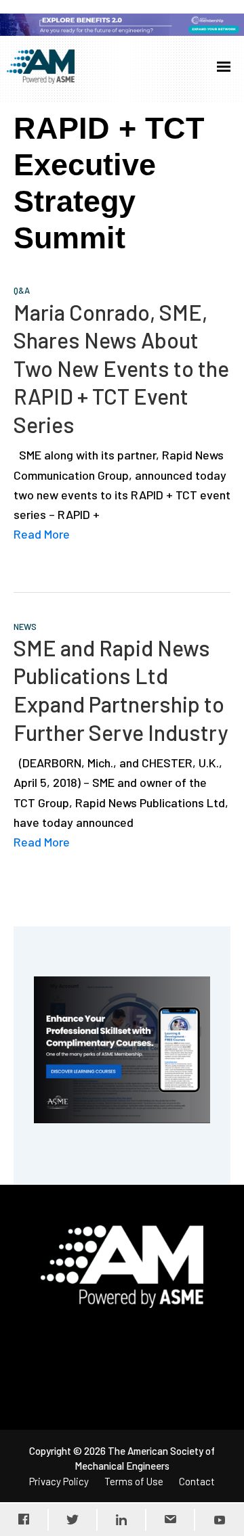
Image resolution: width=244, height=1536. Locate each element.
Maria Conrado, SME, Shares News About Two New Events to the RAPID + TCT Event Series (121, 368)
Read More (42, 533)
